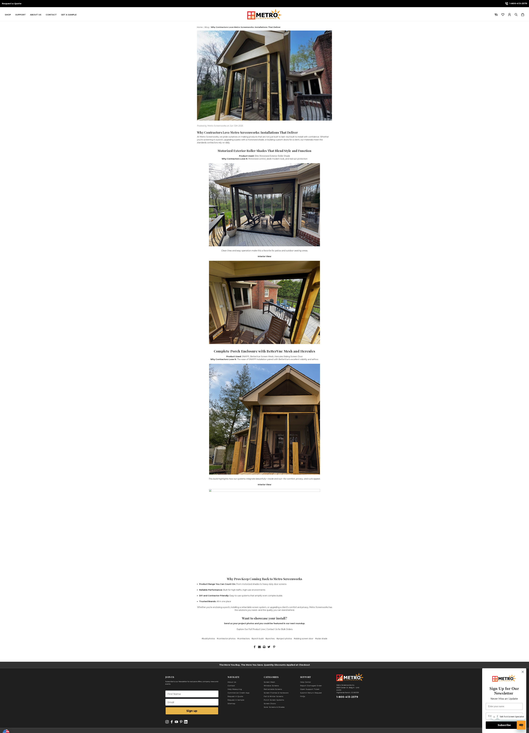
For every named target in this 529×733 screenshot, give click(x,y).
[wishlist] (503, 14)
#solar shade (321, 638)
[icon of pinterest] (181, 722)
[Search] (516, 14)
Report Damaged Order (311, 686)
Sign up (191, 710)
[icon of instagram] (167, 722)
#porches (270, 638)
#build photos (208, 638)
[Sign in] (509, 14)
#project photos (284, 638)
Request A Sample (236, 700)
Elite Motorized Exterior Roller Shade (272, 156)
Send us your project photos (239, 623)
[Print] (264, 647)
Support (20, 15)
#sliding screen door (303, 638)
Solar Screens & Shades (274, 707)
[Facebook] (254, 647)
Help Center (305, 682)
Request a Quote (11, 3)
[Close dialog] (522, 671)
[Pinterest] (274, 647)
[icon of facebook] (171, 722)
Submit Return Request (311, 693)
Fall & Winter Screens (273, 696)
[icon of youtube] (176, 722)
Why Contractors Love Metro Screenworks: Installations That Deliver (247, 132)
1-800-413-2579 (518, 3)
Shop (8, 15)
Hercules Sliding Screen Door (289, 356)
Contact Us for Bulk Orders (279, 629)
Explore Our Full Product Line (251, 629)
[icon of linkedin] (185, 722)
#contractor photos (226, 638)
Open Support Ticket (309, 689)
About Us (35, 15)
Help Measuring (235, 689)
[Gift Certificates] (496, 14)
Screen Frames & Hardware (276, 693)
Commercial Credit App (238, 693)
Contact (51, 15)
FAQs (302, 696)
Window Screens (271, 686)
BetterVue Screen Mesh (262, 356)
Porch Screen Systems (274, 700)
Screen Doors (270, 703)
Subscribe (504, 725)
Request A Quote (235, 696)
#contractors (243, 638)
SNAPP (245, 356)
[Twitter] (269, 647)
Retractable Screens (273, 689)
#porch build (258, 638)
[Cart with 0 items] (522, 14)
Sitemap (231, 703)
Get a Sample (68, 15)
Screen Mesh (269, 682)
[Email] (259, 647)
